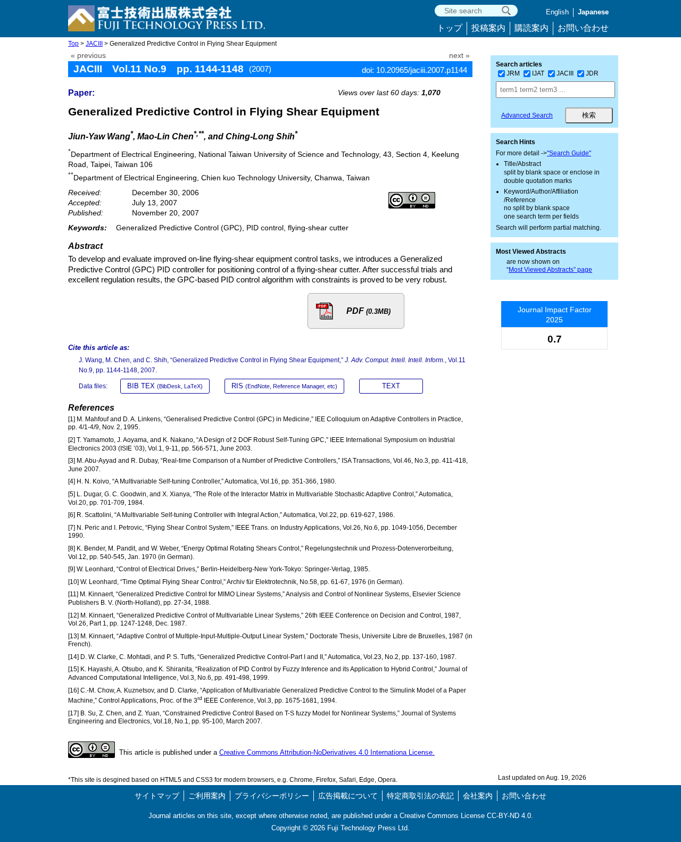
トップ (449, 27)
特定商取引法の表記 (420, 795)
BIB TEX (165, 386)
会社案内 (478, 795)
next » (459, 56)
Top (73, 43)
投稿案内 (488, 27)
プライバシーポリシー (272, 795)
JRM (513, 73)
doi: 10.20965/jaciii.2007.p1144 (414, 69)
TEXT (391, 386)
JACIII (94, 43)
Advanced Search (527, 115)
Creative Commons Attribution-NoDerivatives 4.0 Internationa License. (327, 752)
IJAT (538, 73)
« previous (88, 56)
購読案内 (531, 27)
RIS (284, 386)
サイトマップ (157, 795)
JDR (592, 73)
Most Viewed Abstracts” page (550, 269)
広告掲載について (348, 795)
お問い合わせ (583, 27)
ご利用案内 (207, 795)
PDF (368, 310)
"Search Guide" (569, 153)
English (557, 12)
